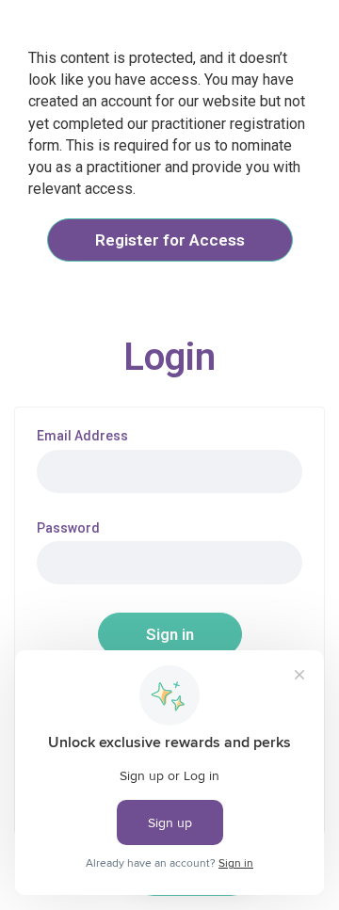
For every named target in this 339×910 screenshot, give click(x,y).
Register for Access (170, 240)
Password (68, 528)
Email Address (82, 436)
